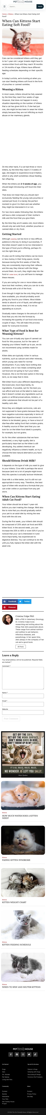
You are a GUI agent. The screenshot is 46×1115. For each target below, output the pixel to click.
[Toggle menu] (4, 6)
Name (5, 692)
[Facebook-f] (10, 1054)
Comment (6, 666)
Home (4, 14)
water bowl (13, 274)
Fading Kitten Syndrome (16, 860)
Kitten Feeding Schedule (16, 944)
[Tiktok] (35, 1054)
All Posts (21, 647)
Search (40, 6)
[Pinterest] (17, 1054)
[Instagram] (23, 1054)
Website (5, 709)
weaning (14, 239)
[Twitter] (29, 1054)
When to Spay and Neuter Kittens (21, 987)
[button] (10, 601)
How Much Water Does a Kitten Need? (20, 816)
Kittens (10, 14)
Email (4, 701)
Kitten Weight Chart (14, 902)
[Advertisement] (23, 142)
